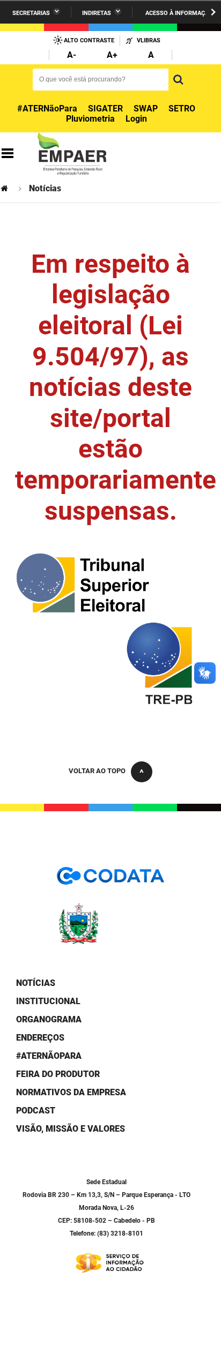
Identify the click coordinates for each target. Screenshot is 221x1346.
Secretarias (31, 13)
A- (71, 55)
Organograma (49, 1019)
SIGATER (105, 108)
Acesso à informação (179, 13)
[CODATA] (110, 879)
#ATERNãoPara (47, 108)
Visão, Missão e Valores (70, 1129)
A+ (112, 55)
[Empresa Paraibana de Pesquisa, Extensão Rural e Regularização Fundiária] (72, 153)
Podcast (35, 1110)
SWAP (146, 108)
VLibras (148, 40)
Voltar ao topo (97, 771)
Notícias (35, 983)
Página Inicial (5, 188)
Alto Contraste (89, 40)
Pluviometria (90, 119)
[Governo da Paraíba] (110, 942)
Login (136, 119)
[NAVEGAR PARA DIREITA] (213, 12)
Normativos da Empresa (71, 1092)
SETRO (181, 108)
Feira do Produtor (58, 1074)
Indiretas (96, 13)
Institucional (48, 1001)
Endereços (40, 1038)
